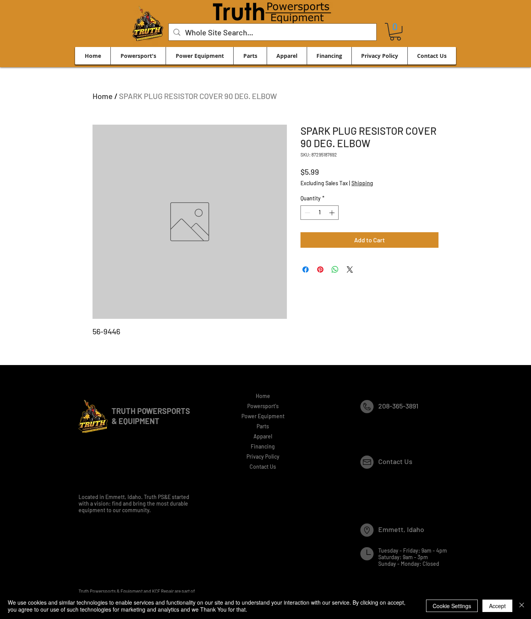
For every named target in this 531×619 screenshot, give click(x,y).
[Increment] (332, 212)
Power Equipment (263, 416)
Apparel (262, 436)
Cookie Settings (452, 606)
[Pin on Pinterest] (320, 269)
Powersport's (263, 406)
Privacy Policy (262, 456)
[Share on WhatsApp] (335, 269)
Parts (263, 426)
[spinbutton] (319, 212)
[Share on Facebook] (305, 269)
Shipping (362, 183)
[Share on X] (350, 269)
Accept (497, 606)
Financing (263, 446)
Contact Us (263, 466)
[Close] (521, 606)
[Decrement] (306, 212)
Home (103, 96)
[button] (395, 31)
